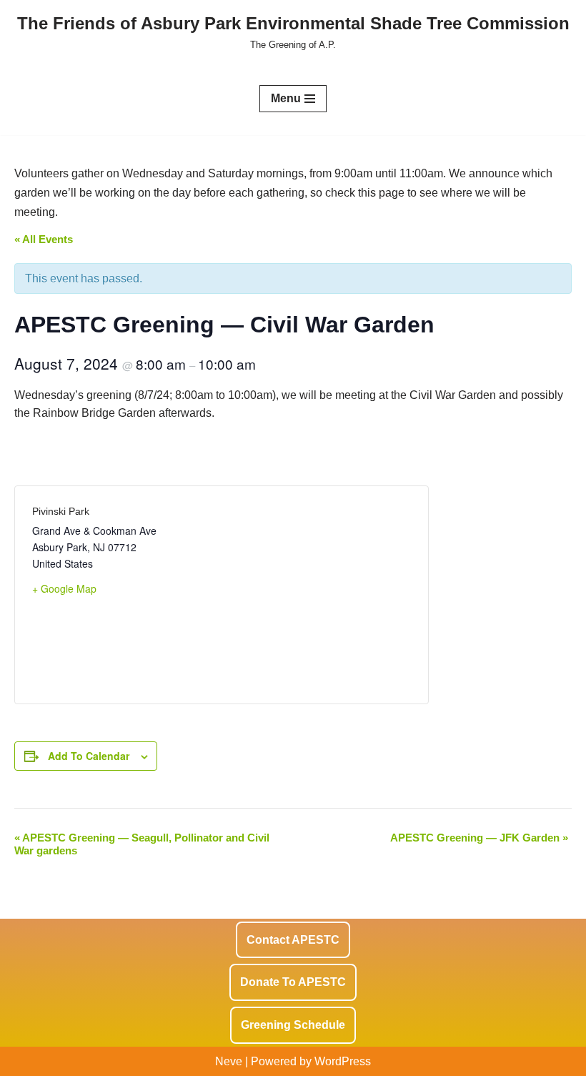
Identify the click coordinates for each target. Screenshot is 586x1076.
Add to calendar (88, 756)
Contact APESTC (293, 940)
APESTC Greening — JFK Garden (479, 837)
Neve (228, 1061)
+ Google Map (64, 588)
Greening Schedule (293, 1025)
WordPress (342, 1061)
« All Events (43, 239)
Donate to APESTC (293, 982)
